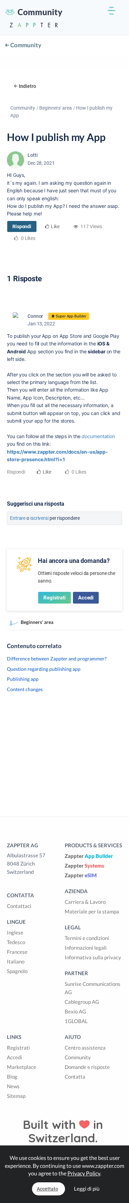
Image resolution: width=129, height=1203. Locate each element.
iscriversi (39, 518)
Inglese (15, 932)
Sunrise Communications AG (92, 988)
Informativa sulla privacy (93, 957)
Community (25, 45)
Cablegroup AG (82, 1002)
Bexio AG (75, 1011)
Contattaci (19, 906)
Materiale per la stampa (92, 911)
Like (55, 226)
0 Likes (78, 472)
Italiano (15, 961)
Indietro (27, 86)
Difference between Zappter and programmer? (57, 658)
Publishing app (23, 679)
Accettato (47, 1189)
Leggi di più (86, 1188)
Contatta (75, 1076)
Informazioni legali (86, 947)
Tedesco (16, 942)
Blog (12, 1076)
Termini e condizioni (87, 938)
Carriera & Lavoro (85, 902)
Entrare (17, 518)
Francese (17, 952)
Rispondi (21, 226)
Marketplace (21, 1067)
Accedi (86, 598)
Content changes (25, 689)
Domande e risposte (87, 1067)
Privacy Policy (83, 1173)
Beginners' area (55, 108)
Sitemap (16, 1096)
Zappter (89, 856)
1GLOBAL (76, 1021)
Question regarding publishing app (43, 669)
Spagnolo (17, 971)
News (13, 1086)
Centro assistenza (85, 1047)
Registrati (54, 598)
